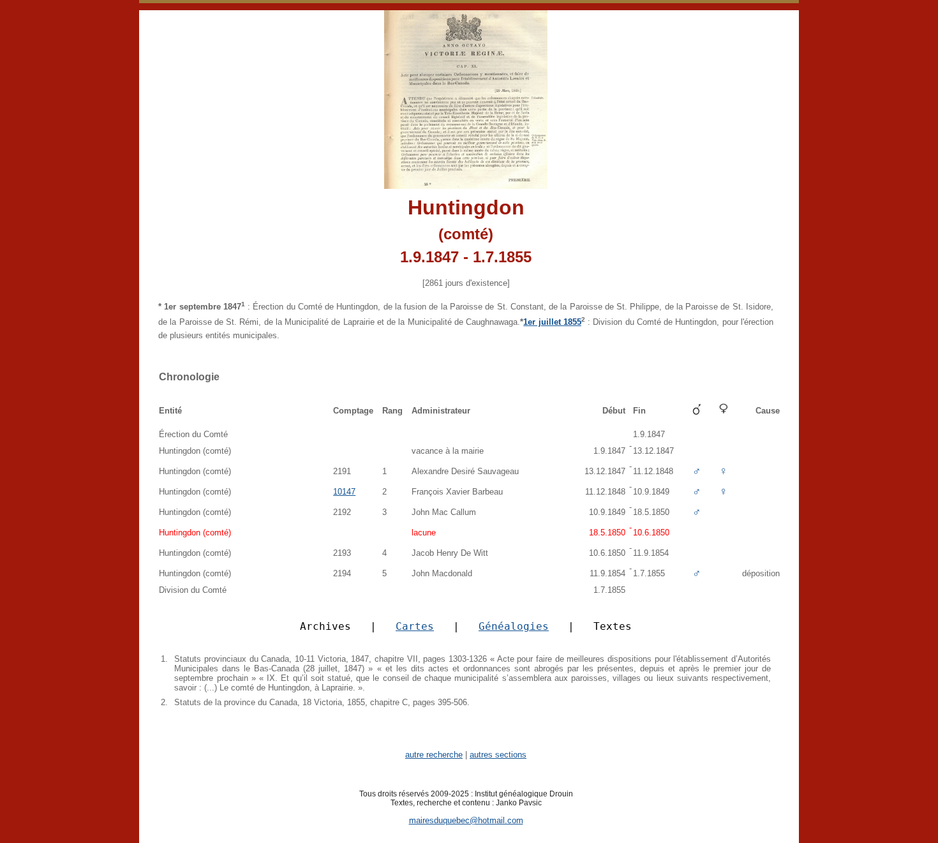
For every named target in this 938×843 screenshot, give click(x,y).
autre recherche (434, 754)
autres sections (498, 754)
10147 (344, 491)
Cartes (415, 626)
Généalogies (514, 626)
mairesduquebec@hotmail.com (466, 820)
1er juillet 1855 (552, 322)
